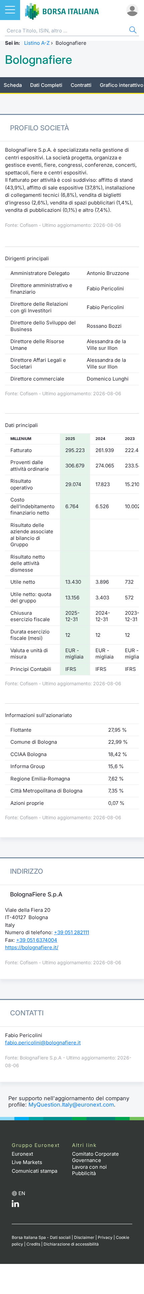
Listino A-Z (37, 43)
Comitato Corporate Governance (95, 1157)
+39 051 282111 (71, 932)
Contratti (81, 85)
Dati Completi (46, 85)
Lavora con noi (89, 1167)
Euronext (22, 1154)
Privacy (105, 1237)
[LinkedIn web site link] (15, 1205)
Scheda (13, 85)
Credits (33, 1244)
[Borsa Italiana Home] (62, 10)
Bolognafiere (38, 59)
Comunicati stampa (34, 1171)
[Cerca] (132, 31)
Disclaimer (84, 1237)
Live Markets (27, 1162)
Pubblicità (84, 1173)
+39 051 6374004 (36, 940)
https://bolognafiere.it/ (31, 947)
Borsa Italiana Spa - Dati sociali (41, 1237)
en (21, 1193)
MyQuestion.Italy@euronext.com (71, 1104)
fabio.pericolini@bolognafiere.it (43, 1042)
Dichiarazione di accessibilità (71, 1244)
